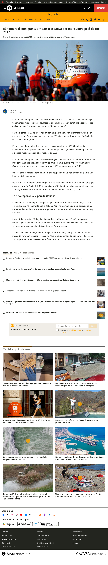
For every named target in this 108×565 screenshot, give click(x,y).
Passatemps (94, 2)
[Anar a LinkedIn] (49, 515)
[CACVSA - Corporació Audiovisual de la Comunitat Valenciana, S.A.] (91, 554)
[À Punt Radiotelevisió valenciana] (13, 554)
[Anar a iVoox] (40, 515)
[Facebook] (82, 19)
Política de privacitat (8, 547)
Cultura (41, 19)
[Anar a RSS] (54, 515)
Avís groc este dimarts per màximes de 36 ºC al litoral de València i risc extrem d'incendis (27, 421)
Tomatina (38, 2)
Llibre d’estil (6, 543)
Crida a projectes (42, 539)
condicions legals (75, 330)
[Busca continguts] (84, 8)
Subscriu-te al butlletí (9, 539)
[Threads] (104, 20)
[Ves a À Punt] (15, 8)
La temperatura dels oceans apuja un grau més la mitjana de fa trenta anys (25, 458)
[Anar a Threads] (30, 515)
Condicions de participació (45, 543)
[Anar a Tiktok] (17, 515)
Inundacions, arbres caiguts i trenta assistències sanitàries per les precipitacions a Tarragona (76, 384)
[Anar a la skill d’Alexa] (35, 524)
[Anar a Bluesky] (26, 515)
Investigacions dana (50, 2)
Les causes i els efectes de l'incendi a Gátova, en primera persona (76, 421)
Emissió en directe (43, 535)
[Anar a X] (7, 515)
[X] (87, 20)
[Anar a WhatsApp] (35, 515)
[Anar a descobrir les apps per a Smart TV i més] (49, 524)
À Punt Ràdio (84, 2)
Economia (32, 19)
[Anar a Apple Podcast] (44, 515)
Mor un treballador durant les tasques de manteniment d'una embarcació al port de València (79, 458)
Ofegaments (28, 2)
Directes (101, 8)
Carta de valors (77, 539)
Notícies (54, 14)
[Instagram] (91, 19)
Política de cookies (43, 547)
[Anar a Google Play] (9, 524)
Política (7, 19)
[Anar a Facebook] (3, 515)
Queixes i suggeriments (79, 535)
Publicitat (40, 531)
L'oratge (61, 2)
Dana (24, 19)
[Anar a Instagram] (12, 515)
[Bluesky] (99, 20)
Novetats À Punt (72, 2)
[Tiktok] (95, 19)
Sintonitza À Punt (7, 535)
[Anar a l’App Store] (24, 524)
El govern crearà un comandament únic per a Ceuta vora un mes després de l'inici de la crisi (78, 495)
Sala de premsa (77, 531)
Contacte (5, 531)
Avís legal (75, 543)
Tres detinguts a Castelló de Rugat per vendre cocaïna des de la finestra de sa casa (27, 384)
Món (48, 19)
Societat (16, 19)
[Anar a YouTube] (21, 515)
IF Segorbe (9, 2)
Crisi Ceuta (18, 2)
